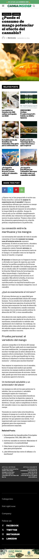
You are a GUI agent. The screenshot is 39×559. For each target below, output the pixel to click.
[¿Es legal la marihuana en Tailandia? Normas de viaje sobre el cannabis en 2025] (28, 157)
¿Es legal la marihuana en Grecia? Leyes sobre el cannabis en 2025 (10, 171)
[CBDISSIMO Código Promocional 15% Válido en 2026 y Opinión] (28, 100)
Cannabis (16, 14)
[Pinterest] (16, 190)
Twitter (11, 530)
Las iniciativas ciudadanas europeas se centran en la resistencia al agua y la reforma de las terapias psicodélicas (28, 473)
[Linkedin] (3, 538)
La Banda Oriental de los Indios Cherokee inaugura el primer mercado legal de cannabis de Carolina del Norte (10, 473)
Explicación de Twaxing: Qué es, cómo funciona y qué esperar (27, 143)
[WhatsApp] (22, 190)
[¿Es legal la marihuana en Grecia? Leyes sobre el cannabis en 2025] (10, 157)
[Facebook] (5, 190)
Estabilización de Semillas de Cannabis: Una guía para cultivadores (10, 143)
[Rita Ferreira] (4, 38)
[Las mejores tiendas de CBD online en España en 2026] (10, 100)
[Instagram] (3, 534)
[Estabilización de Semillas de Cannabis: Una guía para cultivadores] (10, 129)
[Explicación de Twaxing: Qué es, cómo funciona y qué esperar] (28, 129)
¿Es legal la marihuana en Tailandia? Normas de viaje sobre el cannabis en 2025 (28, 171)
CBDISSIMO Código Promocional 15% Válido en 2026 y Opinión (27, 114)
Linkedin (11, 538)
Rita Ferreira (12, 38)
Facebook (12, 525)
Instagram (13, 534)
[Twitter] (10, 190)
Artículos (6, 14)
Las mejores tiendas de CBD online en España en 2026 (9, 113)
